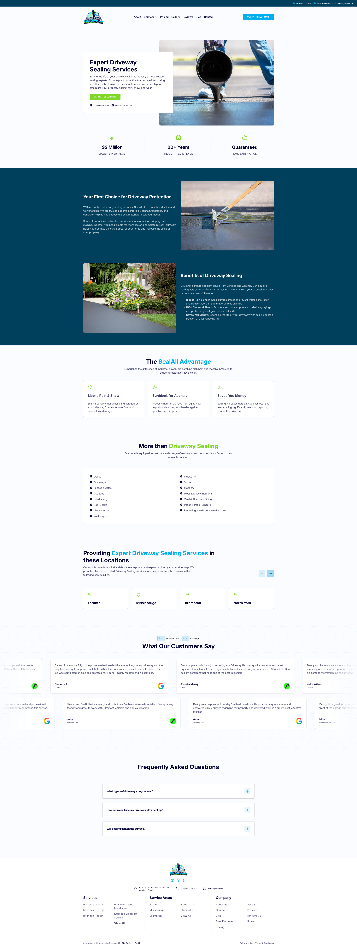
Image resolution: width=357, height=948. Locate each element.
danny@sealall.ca (215, 889)
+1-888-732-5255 (189, 889)
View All (119, 923)
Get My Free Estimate (105, 97)
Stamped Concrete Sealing (125, 915)
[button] (178, 791)
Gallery (175, 16)
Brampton (193, 603)
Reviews (188, 16)
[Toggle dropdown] (156, 17)
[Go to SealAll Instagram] (184, 881)
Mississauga (146, 603)
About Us (221, 904)
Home (250, 921)
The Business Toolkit (131, 943)
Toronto (94, 603)
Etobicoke (187, 910)
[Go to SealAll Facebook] (178, 881)
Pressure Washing (94, 904)
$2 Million (112, 147)
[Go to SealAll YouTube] (172, 881)
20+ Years (179, 147)
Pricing (164, 16)
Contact (208, 16)
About (137, 16)
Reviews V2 (254, 915)
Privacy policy (247, 943)
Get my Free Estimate (258, 17)
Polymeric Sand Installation (123, 906)
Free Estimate (224, 921)
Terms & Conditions (264, 943)
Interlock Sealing (93, 910)
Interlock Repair (93, 915)
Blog (198, 16)
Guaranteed (245, 147)
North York (242, 603)
